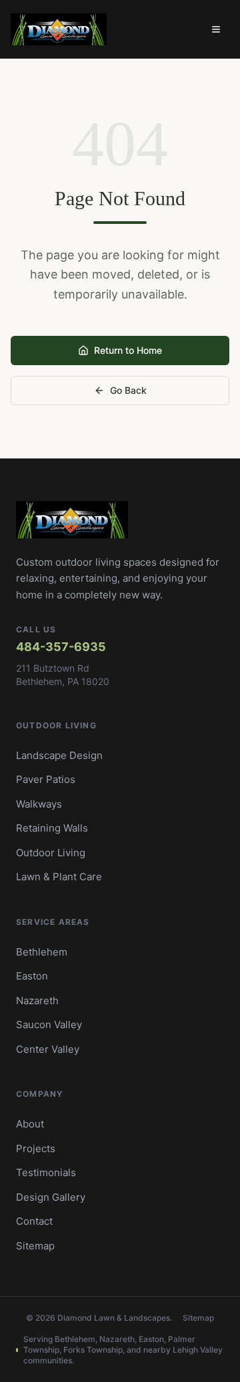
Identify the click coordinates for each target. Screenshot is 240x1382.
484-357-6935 (61, 647)
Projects (35, 1148)
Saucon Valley (49, 1024)
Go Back (128, 390)
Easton (32, 976)
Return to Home (128, 350)
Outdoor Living (50, 852)
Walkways (39, 804)
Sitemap (35, 1245)
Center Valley (47, 1049)
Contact (34, 1221)
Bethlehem (41, 952)
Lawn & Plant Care (59, 876)
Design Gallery (50, 1197)
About (30, 1123)
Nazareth (37, 1000)
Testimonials (46, 1172)
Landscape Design (59, 755)
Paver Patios (45, 779)
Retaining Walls (52, 828)
